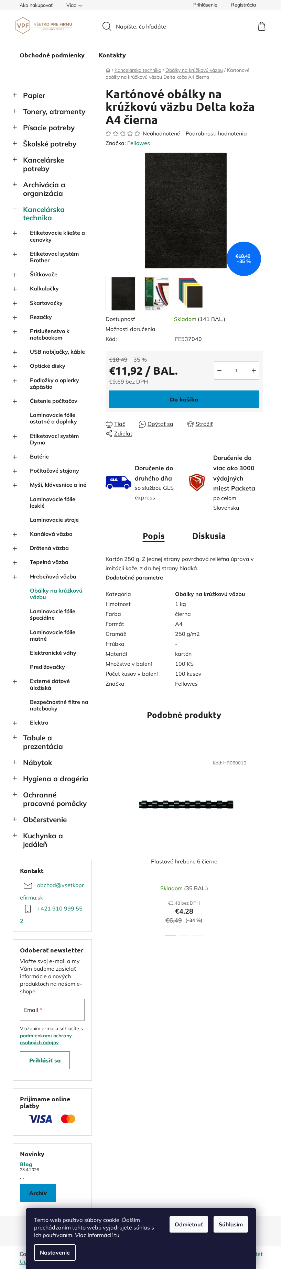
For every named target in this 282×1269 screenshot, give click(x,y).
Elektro (39, 722)
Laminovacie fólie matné (52, 635)
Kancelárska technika (44, 213)
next (257, 843)
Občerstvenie (45, 819)
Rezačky (41, 316)
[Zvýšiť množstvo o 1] (254, 370)
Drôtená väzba (49, 547)
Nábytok (37, 762)
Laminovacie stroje (54, 519)
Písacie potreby (49, 127)
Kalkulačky (44, 288)
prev (111, 843)
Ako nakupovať (36, 5)
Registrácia (243, 5)
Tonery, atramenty (54, 111)
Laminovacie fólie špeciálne (52, 614)
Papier (34, 95)
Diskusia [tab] (209, 535)
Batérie (39, 456)
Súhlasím (231, 1224)
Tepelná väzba (49, 562)
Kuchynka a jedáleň (43, 840)
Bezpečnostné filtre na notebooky (59, 705)
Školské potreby (49, 143)
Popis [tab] (154, 535)
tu (116, 1235)
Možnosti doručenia (130, 328)
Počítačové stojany (54, 470)
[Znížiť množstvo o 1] (219, 370)
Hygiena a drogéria (55, 778)
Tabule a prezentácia (43, 742)
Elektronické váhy (53, 652)
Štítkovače (43, 274)
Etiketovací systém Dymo (54, 439)
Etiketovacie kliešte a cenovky (57, 236)
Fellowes (138, 143)
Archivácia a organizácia (44, 189)
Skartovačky (46, 302)
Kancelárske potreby (43, 164)
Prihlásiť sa (45, 1060)
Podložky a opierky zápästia (54, 383)
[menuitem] (52, 55)
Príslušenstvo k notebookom (49, 334)
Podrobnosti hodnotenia (216, 133)
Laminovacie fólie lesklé (52, 502)
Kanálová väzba (51, 533)
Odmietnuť (189, 1224)
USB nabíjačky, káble (57, 351)
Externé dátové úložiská (50, 684)
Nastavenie (55, 1252)
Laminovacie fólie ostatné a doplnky (53, 418)
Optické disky (47, 365)
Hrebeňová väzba (53, 576)
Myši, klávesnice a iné (58, 484)
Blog (26, 1164)
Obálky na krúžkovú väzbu (56, 593)
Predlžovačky (47, 666)
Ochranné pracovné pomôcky (55, 799)
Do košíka (184, 399)
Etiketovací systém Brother (54, 257)
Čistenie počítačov (53, 400)
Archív (38, 1193)
